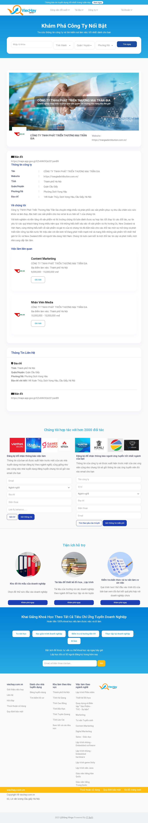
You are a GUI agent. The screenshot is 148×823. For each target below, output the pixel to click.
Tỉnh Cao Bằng (59, 703)
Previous (4, 445)
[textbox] (63, 45)
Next (143, 445)
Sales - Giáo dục (83, 737)
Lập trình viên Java (84, 768)
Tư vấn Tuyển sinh (84, 720)
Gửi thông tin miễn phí (114, 523)
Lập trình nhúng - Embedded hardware (84, 754)
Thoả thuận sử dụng (16, 706)
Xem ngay (98, 2)
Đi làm (74, 641)
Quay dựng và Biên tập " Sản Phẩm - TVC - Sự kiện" (84, 706)
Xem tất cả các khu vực (62, 726)
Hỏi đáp (10, 700)
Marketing (80, 715)
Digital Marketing (84, 731)
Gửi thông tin (26, 517)
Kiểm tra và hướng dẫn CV (84, 634)
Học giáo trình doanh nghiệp (49, 634)
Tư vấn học (21, 634)
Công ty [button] (92, 10)
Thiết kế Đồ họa (83, 698)
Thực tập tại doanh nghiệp (117, 634)
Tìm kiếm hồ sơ (37, 698)
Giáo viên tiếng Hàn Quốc (85, 775)
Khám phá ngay (27, 602)
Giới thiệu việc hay (15, 689)
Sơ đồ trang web (132, 789)
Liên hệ (10, 695)
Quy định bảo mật (15, 711)
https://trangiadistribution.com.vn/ (109, 140)
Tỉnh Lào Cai (58, 720)
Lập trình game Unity (85, 762)
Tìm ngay (127, 44)
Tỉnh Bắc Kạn (59, 709)
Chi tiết (38, 280)
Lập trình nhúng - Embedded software (85, 744)
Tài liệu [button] (78, 10)
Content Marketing (85, 726)
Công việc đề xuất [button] (58, 10)
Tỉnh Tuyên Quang (61, 714)
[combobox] (63, 45)
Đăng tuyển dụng (38, 692)
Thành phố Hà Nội (61, 692)
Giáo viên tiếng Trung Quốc (82, 783)
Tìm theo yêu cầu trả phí (89, 523)
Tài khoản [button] (125, 10)
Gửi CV (12, 517)
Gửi (101, 663)
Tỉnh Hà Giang (59, 698)
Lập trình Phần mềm (85, 692)
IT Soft (89, 817)
